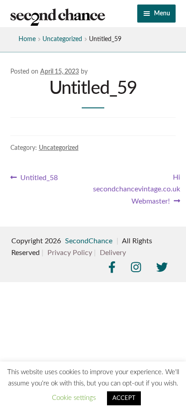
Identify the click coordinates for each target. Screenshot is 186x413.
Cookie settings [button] (74, 397)
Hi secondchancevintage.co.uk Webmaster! (136, 189)
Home (27, 39)
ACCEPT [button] (123, 398)
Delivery (113, 252)
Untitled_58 (39, 178)
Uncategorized (62, 39)
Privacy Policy (69, 252)
